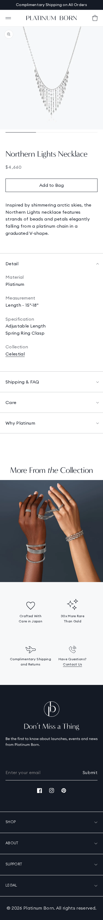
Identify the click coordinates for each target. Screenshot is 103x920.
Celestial (15, 354)
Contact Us (72, 664)
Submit (90, 772)
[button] (8, 18)
